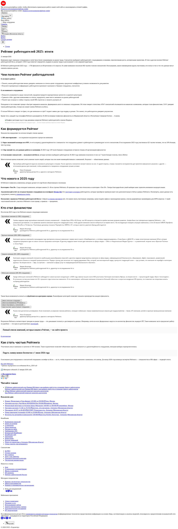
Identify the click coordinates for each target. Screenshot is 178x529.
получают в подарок (73, 192)
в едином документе (55, 199)
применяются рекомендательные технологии (41, 514)
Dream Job (58, 192)
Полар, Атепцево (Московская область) (52, 412)
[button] (3, 36)
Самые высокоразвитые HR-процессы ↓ (14, 302)
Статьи (7, 46)
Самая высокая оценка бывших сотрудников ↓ (16, 307)
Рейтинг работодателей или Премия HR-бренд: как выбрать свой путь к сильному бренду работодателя (41, 389)
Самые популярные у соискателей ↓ (13, 305)
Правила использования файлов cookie (36, 11)
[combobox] (9, 523)
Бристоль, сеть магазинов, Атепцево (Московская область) (52, 408)
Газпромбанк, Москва (65, 405)
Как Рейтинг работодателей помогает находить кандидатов (26, 393)
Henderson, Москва (51, 403)
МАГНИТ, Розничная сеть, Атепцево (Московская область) (47, 410)
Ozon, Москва (50, 401)
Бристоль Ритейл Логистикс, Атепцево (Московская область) (60, 415)
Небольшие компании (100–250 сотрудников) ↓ (16, 273)
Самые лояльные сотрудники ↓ (11, 300)
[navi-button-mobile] (3, 42)
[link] (4, 31)
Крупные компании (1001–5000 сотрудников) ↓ (16, 235)
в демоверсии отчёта (22, 194)
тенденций (34, 324)
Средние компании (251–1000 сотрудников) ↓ (16, 254)
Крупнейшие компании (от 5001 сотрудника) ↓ (16, 216)
